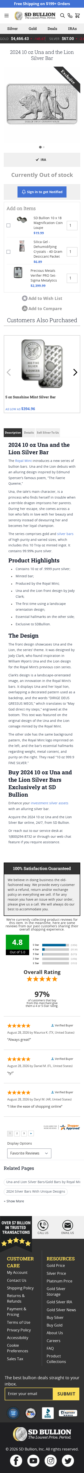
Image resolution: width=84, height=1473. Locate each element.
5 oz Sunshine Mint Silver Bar (30, 397)
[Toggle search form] (62, 15)
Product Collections (56, 1359)
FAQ (50, 1348)
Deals (52, 28)
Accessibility (17, 1338)
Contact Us (16, 1280)
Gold (33, 28)
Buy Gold (55, 1325)
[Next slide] (75, 372)
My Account (17, 1273)
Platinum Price (59, 1281)
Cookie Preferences (17, 1348)
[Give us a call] (70, 15)
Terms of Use (18, 1322)
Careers (53, 1341)
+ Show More (14, 1201)
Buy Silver (55, 1318)
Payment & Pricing (16, 1312)
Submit (66, 1394)
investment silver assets (49, 803)
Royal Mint (23, 461)
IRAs (72, 28)
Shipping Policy (20, 1288)
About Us (55, 1333)
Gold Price (56, 1266)
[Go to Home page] (35, 15)
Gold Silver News (61, 1310)
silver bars (65, 534)
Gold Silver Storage (56, 1291)
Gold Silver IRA (59, 1302)
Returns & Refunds (16, 1298)
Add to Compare (45, 308)
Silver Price (56, 1273)
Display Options (19, 1143)
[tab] (40, 147)
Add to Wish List (45, 298)
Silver (12, 28)
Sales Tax (15, 1359)
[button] (42, 105)
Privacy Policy (19, 1330)
